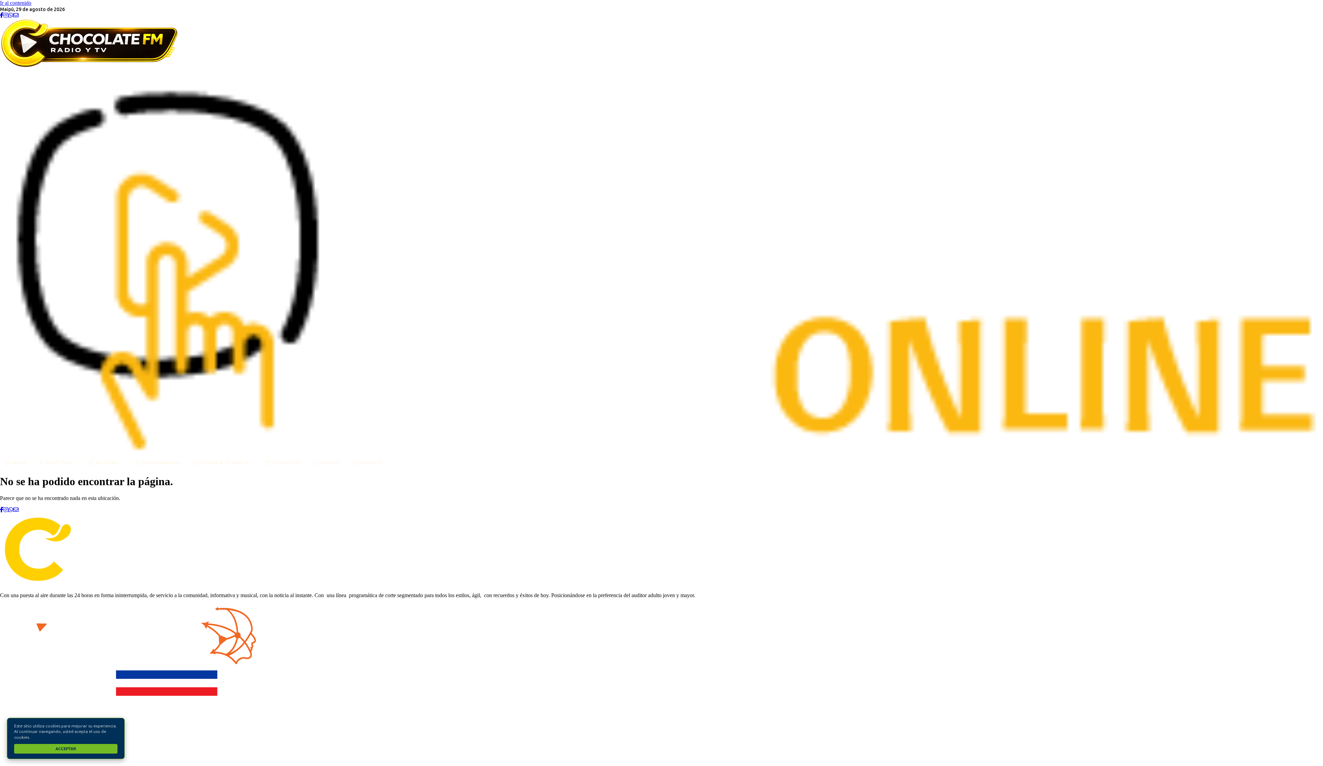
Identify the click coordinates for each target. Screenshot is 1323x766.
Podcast (330, 462)
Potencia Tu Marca (224, 462)
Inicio (19, 462)
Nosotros (58, 462)
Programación (161, 462)
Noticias (107, 462)
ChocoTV (371, 462)
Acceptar (65, 749)
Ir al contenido (15, 3)
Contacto (287, 462)
